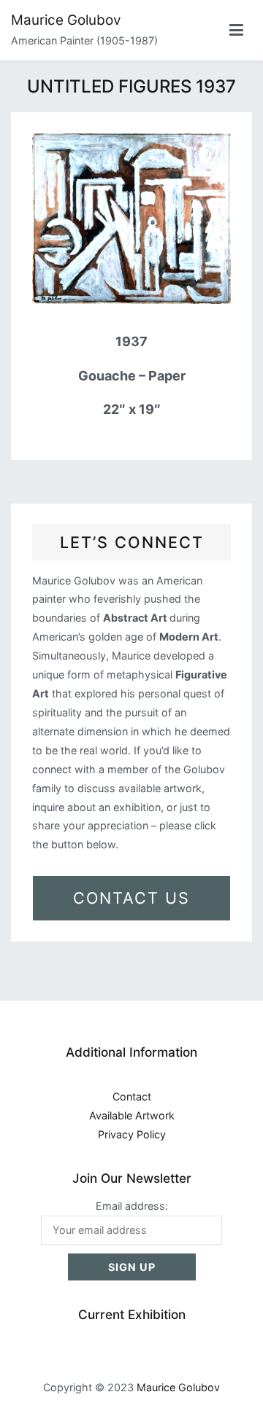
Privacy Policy (132, 1134)
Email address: (132, 1206)
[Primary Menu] (236, 30)
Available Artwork (132, 1115)
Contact (132, 1096)
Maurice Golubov (66, 20)
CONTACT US (131, 897)
